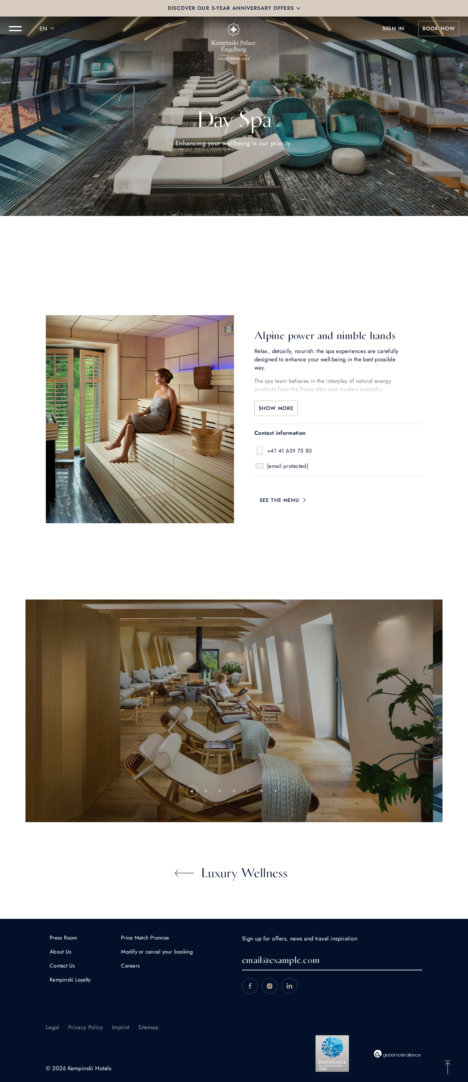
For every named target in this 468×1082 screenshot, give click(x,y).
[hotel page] (234, 28)
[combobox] (47, 29)
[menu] (15, 28)
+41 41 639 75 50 (289, 450)
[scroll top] (447, 1066)
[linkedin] (289, 986)
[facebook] (250, 986)
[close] (298, 8)
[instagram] (270, 986)
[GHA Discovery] (397, 1054)
